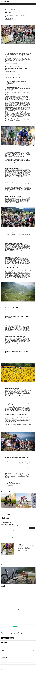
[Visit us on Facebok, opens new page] (2, 537)
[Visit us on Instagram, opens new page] (4, 537)
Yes (4, 517)
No (8, 517)
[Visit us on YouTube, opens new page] (7, 537)
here (19, 483)
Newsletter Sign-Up (6, 633)
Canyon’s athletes (10, 485)
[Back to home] (6, 1)
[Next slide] (4, 586)
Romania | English (5, 670)
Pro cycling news (16, 9)
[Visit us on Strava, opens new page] (9, 537)
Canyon (6, 9)
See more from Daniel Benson (22, 550)
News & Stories (11, 9)
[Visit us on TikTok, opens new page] (12, 537)
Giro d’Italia (14, 58)
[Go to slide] (20, 586)
